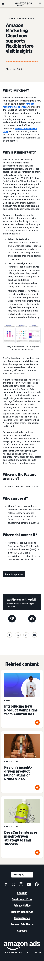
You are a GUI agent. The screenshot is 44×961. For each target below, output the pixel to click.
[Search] (40, 3)
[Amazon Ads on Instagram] (21, 884)
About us (22, 893)
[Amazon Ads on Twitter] (13, 884)
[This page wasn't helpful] (12, 619)
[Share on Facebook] (9, 635)
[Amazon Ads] (21, 3)
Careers (22, 930)
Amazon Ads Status (22, 924)
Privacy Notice (22, 905)
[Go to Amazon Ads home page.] (22, 945)
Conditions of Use (22, 899)
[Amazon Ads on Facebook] (37, 884)
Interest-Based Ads (22, 912)
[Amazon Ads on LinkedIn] (5, 884)
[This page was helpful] (32, 619)
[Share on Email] (34, 635)
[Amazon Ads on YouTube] (29, 884)
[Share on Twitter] (18, 635)
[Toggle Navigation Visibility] (3, 3)
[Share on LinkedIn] (26, 635)
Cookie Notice (22, 918)
